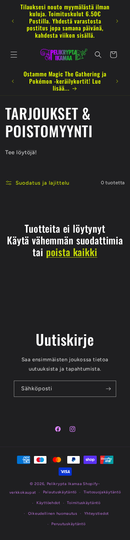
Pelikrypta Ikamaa (64, 484)
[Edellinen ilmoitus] (12, 21)
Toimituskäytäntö (83, 503)
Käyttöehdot (48, 503)
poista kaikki (71, 252)
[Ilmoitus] (117, 21)
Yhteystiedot (96, 513)
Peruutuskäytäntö (68, 524)
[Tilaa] (108, 389)
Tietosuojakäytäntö (102, 492)
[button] (13, 54)
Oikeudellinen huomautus (52, 513)
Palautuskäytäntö (60, 492)
